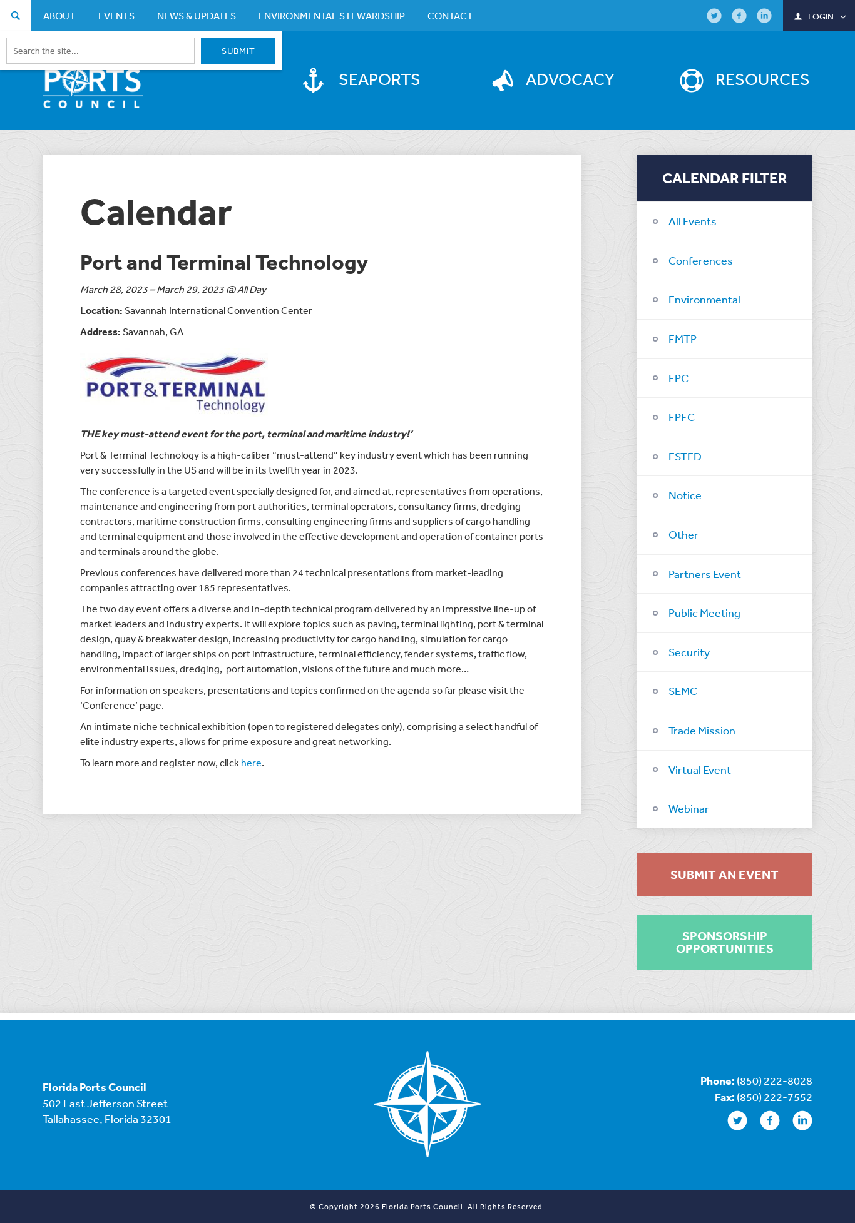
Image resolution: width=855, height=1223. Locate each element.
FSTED (685, 456)
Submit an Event (724, 874)
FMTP (682, 338)
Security (689, 652)
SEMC (682, 691)
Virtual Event (699, 769)
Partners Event (704, 574)
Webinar (688, 808)
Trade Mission (701, 730)
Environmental (704, 299)
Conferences (700, 260)
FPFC (681, 417)
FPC (678, 378)
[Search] (15, 17)
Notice (685, 495)
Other (683, 534)
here (251, 762)
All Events (692, 221)
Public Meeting (704, 612)
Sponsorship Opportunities (725, 942)
